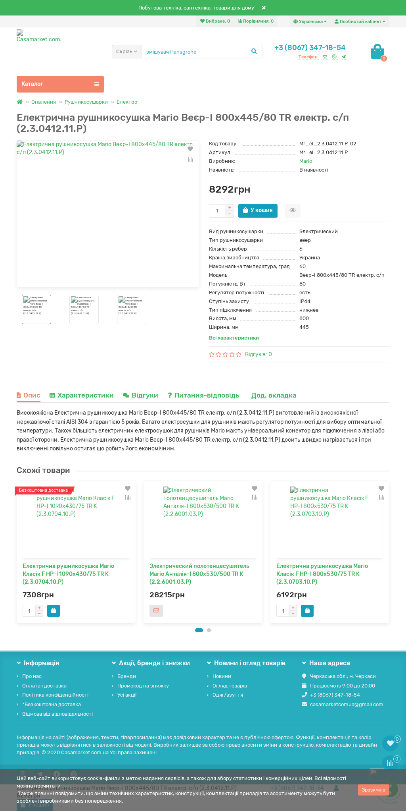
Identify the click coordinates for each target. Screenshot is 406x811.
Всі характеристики (234, 338)
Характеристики (85, 395)
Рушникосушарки (86, 102)
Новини (222, 676)
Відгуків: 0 (258, 354)
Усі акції (126, 695)
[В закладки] (190, 149)
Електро (127, 102)
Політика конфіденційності (55, 695)
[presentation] (17, 551)
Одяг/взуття (228, 695)
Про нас (32, 676)
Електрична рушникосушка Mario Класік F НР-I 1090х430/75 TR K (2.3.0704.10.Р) (68, 574)
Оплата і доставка (44, 686)
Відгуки (146, 395)
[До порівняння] (190, 159)
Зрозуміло (373, 790)
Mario (305, 161)
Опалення (43, 102)
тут (66, 786)
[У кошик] (53, 611)
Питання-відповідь (207, 395)
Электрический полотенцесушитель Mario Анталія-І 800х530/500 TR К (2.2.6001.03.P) (199, 574)
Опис (31, 395)
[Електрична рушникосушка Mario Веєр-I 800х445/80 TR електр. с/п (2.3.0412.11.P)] (108, 214)
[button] (199, 630)
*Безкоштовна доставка (51, 704)
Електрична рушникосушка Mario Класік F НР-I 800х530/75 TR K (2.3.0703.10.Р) (322, 574)
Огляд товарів (230, 686)
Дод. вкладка (274, 395)
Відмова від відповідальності (57, 714)
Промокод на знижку (143, 686)
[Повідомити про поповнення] (156, 611)
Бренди (126, 676)
